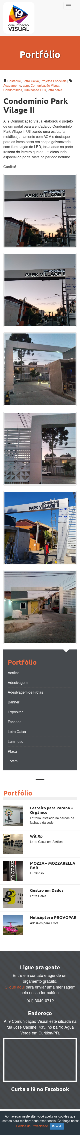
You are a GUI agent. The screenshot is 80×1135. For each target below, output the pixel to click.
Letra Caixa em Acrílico (46, 841)
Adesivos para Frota (44, 923)
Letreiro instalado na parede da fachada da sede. (52, 820)
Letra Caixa (31, 81)
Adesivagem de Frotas (25, 692)
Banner (13, 702)
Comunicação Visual (45, 85)
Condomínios (12, 90)
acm (26, 85)
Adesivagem (18, 682)
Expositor (15, 711)
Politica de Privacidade (32, 1126)
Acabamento (12, 85)
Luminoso (15, 741)
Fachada (15, 721)
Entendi (57, 1126)
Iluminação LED (35, 90)
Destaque (14, 81)
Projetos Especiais (53, 81)
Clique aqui (15, 987)
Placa (12, 751)
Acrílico (14, 672)
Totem (13, 760)
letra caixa (55, 90)
